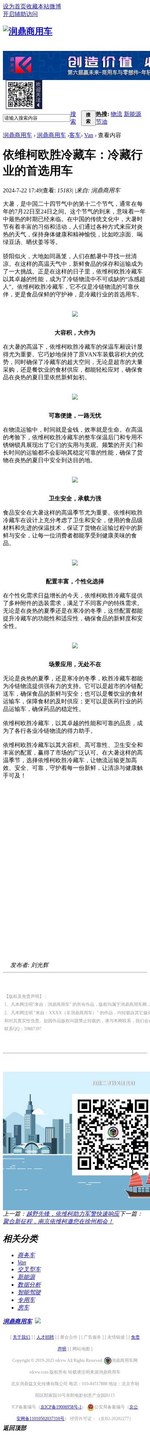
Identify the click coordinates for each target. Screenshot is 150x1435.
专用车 (26, 1300)
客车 (75, 135)
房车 (23, 1307)
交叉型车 (29, 1269)
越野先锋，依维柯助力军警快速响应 (72, 1214)
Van (88, 135)
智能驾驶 (29, 1292)
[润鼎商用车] (27, 31)
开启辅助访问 (20, 14)
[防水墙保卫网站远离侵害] (38, 1321)
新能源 (132, 114)
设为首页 (14, 6)
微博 (55, 6)
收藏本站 (38, 6)
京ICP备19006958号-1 (61, 1407)
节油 (101, 122)
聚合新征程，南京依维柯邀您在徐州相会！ (58, 1221)
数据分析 (29, 1285)
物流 (116, 114)
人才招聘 (45, 1337)
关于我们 (21, 1337)
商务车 (26, 1255)
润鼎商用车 (17, 135)
